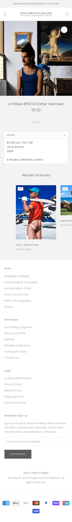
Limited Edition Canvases (20, 282)
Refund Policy (13, 390)
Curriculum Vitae (15, 351)
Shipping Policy (14, 396)
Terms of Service (15, 403)
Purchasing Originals (18, 327)
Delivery (9, 339)
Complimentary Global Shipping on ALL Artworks (36, 3)
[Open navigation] (5, 14)
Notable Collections (17, 345)
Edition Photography (17, 300)
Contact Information (17, 378)
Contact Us (11, 358)
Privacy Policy (13, 384)
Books (8, 307)
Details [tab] (11, 135)
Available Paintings (16, 276)
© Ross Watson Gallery (36, 472)
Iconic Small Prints (16, 294)
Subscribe (18, 454)
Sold (36, 122)
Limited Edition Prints (17, 288)
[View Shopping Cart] (67, 14)
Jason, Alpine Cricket (27, 244)
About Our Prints (15, 333)
